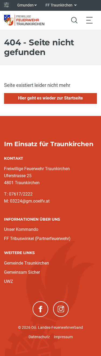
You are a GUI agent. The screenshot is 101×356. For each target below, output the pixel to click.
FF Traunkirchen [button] (59, 5)
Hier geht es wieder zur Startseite (50, 98)
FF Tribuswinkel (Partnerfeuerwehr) (37, 238)
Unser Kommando (21, 229)
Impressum (63, 337)
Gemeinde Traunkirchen (26, 263)
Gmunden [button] (25, 5)
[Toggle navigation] (89, 20)
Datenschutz (39, 337)
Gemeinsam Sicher (22, 272)
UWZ (8, 281)
